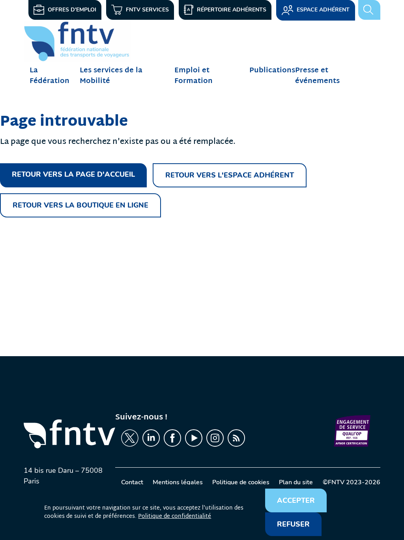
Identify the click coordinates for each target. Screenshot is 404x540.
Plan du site (296, 482)
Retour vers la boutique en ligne (80, 205)
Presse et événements (317, 76)
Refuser (293, 524)
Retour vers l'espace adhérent (229, 175)
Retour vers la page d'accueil (73, 174)
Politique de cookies (240, 482)
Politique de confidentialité (174, 516)
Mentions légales (178, 482)
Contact (132, 482)
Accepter (296, 500)
